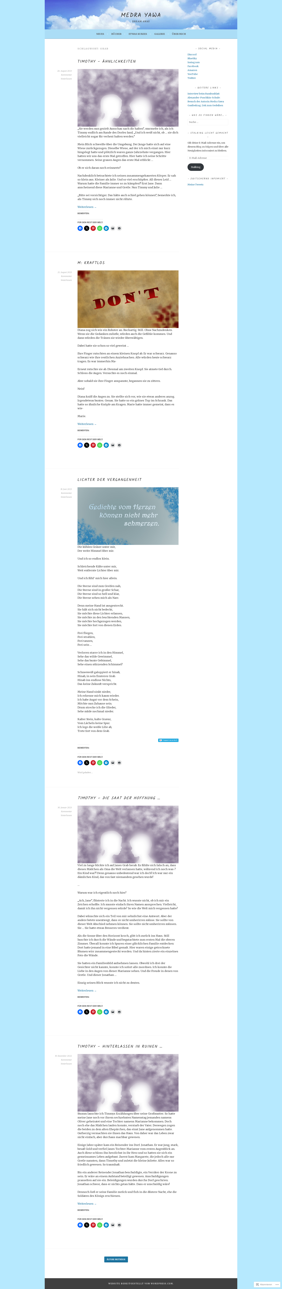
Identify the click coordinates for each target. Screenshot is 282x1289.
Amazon (192, 70)
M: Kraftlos (91, 263)
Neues (100, 33)
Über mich (179, 33)
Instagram (194, 62)
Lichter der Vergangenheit (110, 480)
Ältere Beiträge (116, 1259)
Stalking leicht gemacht (209, 133)
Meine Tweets (195, 184)
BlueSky (192, 58)
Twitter (192, 78)
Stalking (196, 167)
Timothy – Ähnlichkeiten (107, 61)
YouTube (193, 74)
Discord (192, 54)
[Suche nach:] (208, 122)
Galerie (159, 33)
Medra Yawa (141, 15)
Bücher (116, 33)
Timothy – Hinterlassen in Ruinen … (120, 1046)
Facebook (193, 66)
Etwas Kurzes (138, 33)
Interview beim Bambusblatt (203, 93)
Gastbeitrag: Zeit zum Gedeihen (205, 105)
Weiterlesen (87, 207)
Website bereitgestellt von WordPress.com (140, 1283)
